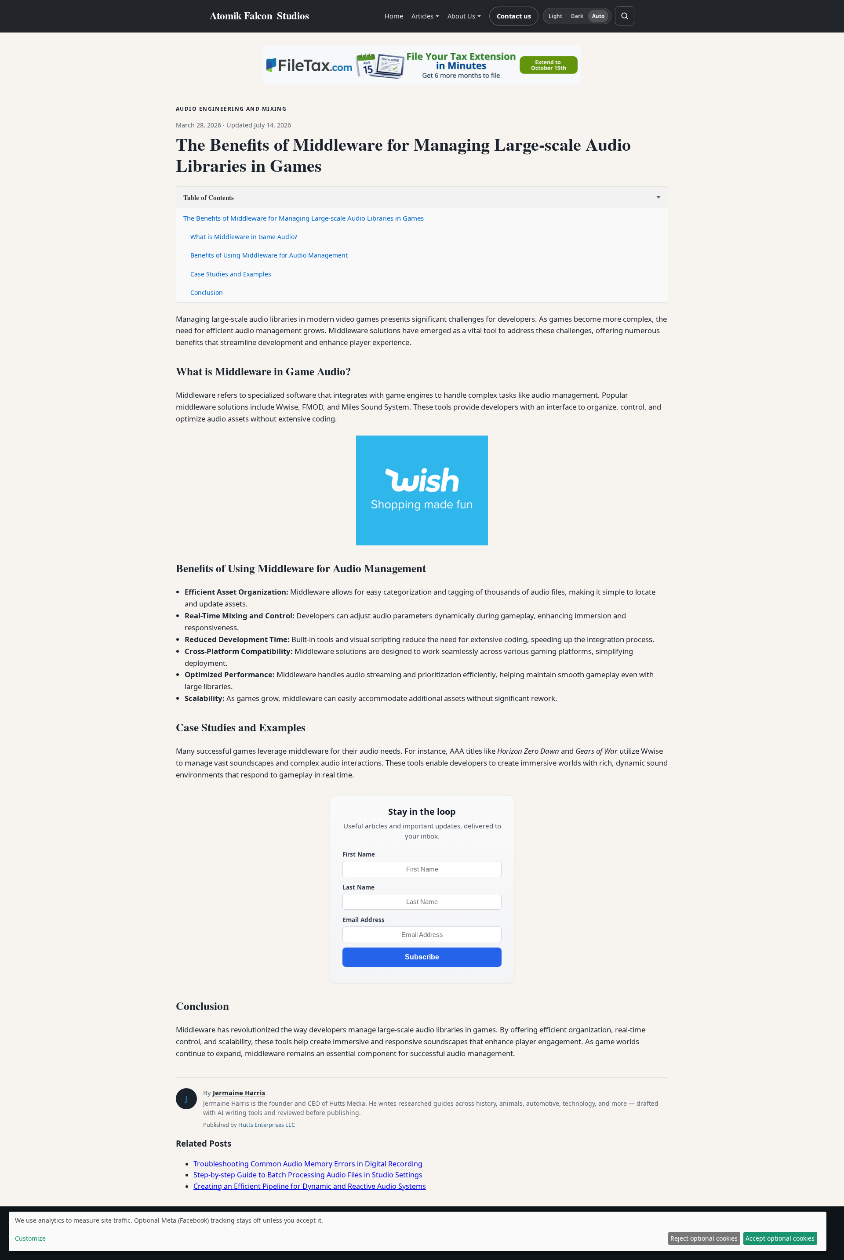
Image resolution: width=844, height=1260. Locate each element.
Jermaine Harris (239, 1092)
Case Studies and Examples (230, 274)
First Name (358, 854)
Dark (577, 16)
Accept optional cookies (780, 1238)
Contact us (514, 15)
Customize (30, 1238)
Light (556, 16)
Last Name (358, 887)
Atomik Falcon (259, 16)
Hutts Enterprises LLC (266, 1125)
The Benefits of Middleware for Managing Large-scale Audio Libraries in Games (303, 218)
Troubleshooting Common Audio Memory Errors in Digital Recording (307, 1164)
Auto (598, 16)
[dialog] (417, 1231)
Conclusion (206, 292)
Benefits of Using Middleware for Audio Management (269, 255)
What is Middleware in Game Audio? (243, 236)
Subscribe (422, 957)
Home (394, 15)
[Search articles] (624, 15)
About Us (461, 15)
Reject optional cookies (704, 1238)
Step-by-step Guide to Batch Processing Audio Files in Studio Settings (307, 1175)
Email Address (363, 919)
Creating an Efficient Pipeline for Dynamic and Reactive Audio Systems (309, 1186)
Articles (422, 15)
